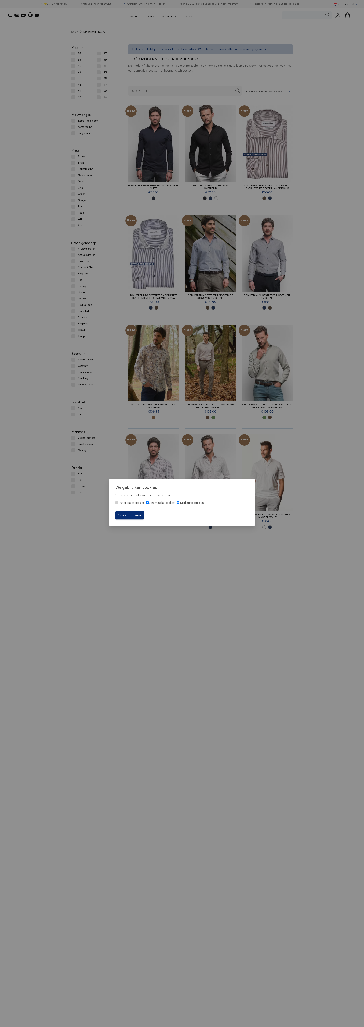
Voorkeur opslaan (129, 515)
